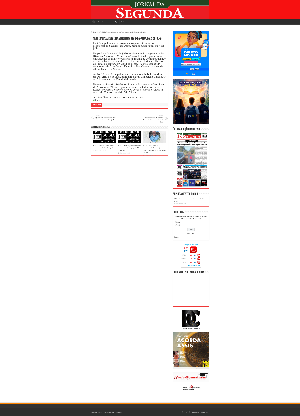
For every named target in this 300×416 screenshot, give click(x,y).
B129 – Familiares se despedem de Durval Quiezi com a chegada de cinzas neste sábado (154, 149)
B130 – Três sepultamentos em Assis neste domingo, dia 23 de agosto (129, 147)
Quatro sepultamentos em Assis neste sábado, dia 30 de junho (106, 118)
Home (94, 21)
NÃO (178, 225)
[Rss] (183, 412)
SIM (178, 222)
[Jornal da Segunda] (150, 9)
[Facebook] (185, 412)
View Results (191, 233)
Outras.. (176, 237)
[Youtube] (189, 412)
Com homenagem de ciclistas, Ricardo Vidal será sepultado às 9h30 (153, 119)
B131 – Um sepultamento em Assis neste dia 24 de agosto (103, 146)
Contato (123, 22)
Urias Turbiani (203, 412)
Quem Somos (102, 22)
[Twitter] (187, 412)
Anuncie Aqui (113, 22)
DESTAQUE (101, 32)
